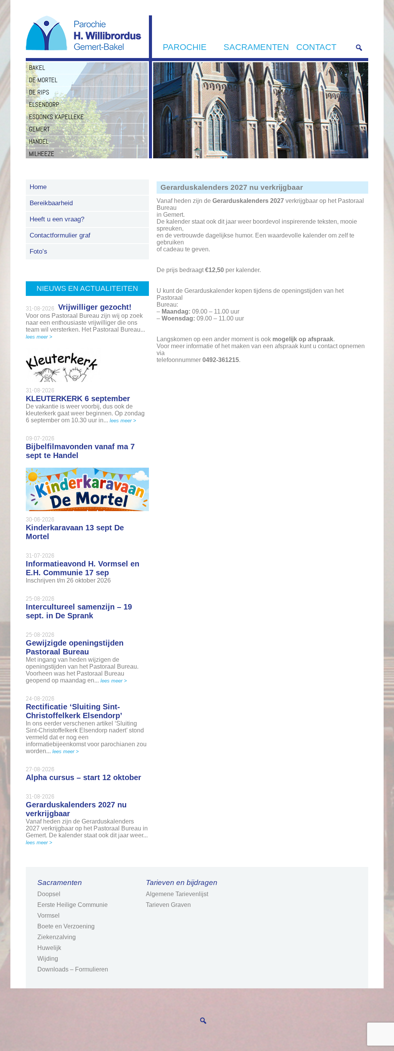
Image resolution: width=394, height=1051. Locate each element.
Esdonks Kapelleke (56, 117)
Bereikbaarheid (51, 203)
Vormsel (48, 915)
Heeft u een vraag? (57, 219)
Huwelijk (49, 948)
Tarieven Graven (168, 905)
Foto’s (38, 251)
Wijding (47, 958)
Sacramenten (256, 47)
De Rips (39, 92)
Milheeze (41, 153)
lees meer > (39, 337)
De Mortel (43, 80)
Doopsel (48, 894)
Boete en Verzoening (66, 926)
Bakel (37, 67)
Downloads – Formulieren (72, 969)
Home (38, 187)
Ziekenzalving (56, 937)
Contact (316, 47)
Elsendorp (44, 104)
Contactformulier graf (60, 235)
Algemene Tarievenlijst (177, 894)
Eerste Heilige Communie (72, 905)
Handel (38, 141)
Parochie (185, 47)
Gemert (39, 129)
